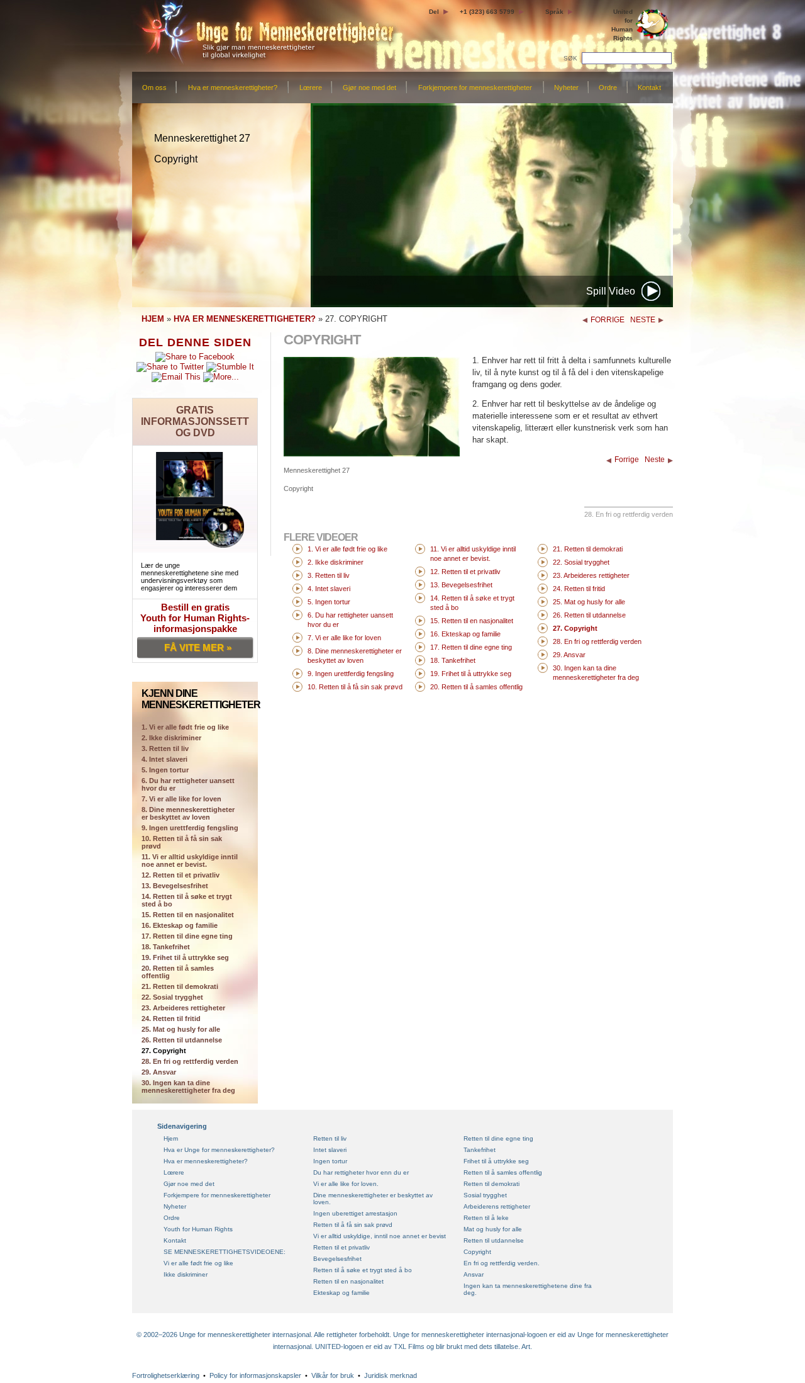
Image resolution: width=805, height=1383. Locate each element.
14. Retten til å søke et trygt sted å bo (187, 900)
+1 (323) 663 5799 (487, 11)
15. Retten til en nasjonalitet (188, 914)
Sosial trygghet (485, 1195)
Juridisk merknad (390, 1375)
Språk (554, 11)
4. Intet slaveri (164, 759)
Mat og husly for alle (493, 1229)
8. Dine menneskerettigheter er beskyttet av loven (188, 813)
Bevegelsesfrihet (337, 1258)
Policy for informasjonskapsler (255, 1375)
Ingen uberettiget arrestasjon (355, 1213)
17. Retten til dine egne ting (187, 936)
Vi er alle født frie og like (198, 1263)
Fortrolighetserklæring (165, 1375)
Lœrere (310, 87)
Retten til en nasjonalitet (348, 1281)
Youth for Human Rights (198, 1229)
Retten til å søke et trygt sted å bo (362, 1270)
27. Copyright (164, 1050)
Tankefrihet (480, 1149)
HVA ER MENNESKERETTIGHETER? (245, 319)
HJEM (153, 319)
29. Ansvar (159, 1072)
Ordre (608, 87)
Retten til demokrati (491, 1183)
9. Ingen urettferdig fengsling (190, 828)
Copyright (477, 1251)
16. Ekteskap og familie (180, 925)
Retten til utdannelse (494, 1240)
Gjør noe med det (369, 87)
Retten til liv (330, 1138)
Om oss (154, 87)
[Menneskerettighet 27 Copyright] (372, 453)
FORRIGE (608, 319)
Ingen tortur (330, 1161)
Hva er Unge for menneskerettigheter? (219, 1149)
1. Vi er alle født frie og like (347, 549)
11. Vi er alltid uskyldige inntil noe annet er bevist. (190, 860)
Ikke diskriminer (186, 1274)
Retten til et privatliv (341, 1247)
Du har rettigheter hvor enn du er (361, 1172)
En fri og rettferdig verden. (502, 1263)
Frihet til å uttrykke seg (496, 1161)
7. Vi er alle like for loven (181, 799)
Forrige (626, 459)
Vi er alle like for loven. (346, 1183)
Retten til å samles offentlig (503, 1172)
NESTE (642, 319)
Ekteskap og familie (341, 1292)
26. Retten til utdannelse (182, 1040)
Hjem (171, 1138)
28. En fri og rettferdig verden (190, 1061)
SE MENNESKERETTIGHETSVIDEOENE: (225, 1251)
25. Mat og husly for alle (181, 1029)
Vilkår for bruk (332, 1375)
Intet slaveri (330, 1149)
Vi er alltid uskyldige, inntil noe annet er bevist (379, 1236)
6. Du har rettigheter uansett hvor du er (188, 784)
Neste (655, 459)
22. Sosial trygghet (172, 997)
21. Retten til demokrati (180, 986)
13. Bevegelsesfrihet (175, 885)
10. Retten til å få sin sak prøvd (182, 842)
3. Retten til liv (165, 748)
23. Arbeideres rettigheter (183, 1008)
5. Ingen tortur (165, 770)
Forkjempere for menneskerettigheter (475, 87)
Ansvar (474, 1274)
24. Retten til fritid (171, 1018)
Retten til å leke (486, 1217)
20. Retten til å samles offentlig (178, 971)
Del (434, 11)
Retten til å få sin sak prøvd (352, 1224)
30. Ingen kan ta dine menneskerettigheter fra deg (188, 1086)
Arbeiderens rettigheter (497, 1206)
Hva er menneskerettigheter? (232, 87)
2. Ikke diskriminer (171, 738)
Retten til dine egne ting (498, 1138)
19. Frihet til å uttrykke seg (185, 957)
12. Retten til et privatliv (180, 875)
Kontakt (649, 87)
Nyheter (566, 87)
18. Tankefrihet (166, 947)
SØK (571, 58)
